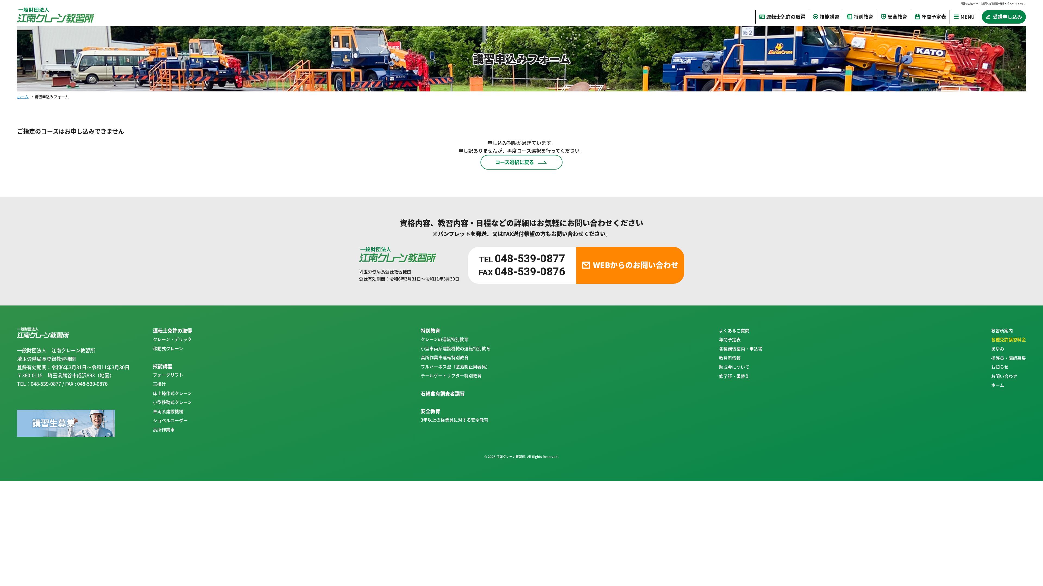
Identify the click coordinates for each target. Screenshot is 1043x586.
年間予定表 (730, 339)
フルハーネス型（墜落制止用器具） (455, 366)
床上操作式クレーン (172, 393)
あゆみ (997, 348)
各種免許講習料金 (1008, 339)
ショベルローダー (170, 420)
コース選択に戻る (514, 162)
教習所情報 (730, 358)
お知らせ (1000, 367)
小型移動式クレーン (172, 402)
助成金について (734, 367)
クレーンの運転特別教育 (444, 339)
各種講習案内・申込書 (740, 348)
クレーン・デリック (172, 339)
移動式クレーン (168, 348)
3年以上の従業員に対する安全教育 (454, 419)
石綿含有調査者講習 (443, 393)
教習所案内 (1002, 330)
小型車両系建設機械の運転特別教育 (455, 348)
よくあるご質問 (734, 330)
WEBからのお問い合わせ (635, 264)
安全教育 (430, 411)
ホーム (23, 96)
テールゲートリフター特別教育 (451, 375)
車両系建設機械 (168, 411)
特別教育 (430, 330)
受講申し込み (1007, 16)
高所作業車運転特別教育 (445, 357)
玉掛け (159, 384)
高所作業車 (164, 429)
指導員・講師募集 (1008, 358)
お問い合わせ (1004, 376)
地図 (104, 375)
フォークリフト (168, 374)
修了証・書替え (734, 376)
